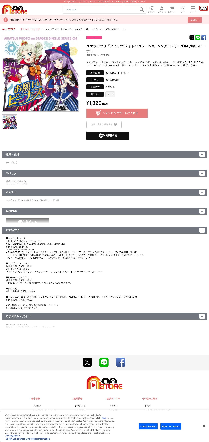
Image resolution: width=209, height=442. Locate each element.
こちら (70, 257)
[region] (104, 426)
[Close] (204, 426)
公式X (147, 406)
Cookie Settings (148, 426)
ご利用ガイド (80, 406)
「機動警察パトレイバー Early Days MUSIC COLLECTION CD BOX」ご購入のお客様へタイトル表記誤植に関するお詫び (63, 19)
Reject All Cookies (171, 426)
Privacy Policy (13, 436)
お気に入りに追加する (102, 124)
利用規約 (37, 406)
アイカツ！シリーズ (30, 29)
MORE (193, 20)
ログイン (113, 406)
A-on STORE (8, 29)
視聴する (111, 135)
